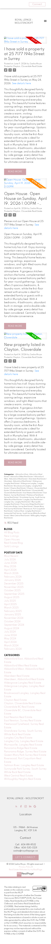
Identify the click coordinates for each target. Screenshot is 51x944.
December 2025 (13, 583)
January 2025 (12, 614)
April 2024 (10, 642)
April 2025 (10, 604)
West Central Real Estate (20, 515)
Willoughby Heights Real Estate (22, 779)
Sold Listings (11, 546)
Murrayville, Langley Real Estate (23, 745)
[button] (16, 806)
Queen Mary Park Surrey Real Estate (25, 755)
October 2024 (12, 621)
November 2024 (13, 618)
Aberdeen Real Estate (37, 479)
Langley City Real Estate (33, 499)
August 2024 (11, 628)
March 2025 (11, 608)
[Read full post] (25, 42)
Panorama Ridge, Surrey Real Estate (18, 506)
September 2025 (14, 594)
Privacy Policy (25, 867)
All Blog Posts (11, 532)
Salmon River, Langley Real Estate (27, 511)
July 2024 (10, 632)
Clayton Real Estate (18, 488)
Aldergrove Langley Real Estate (22, 683)
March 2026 (11, 573)
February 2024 (13, 649)
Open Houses (12, 539)
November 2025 (14, 587)
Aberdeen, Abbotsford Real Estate (18, 481)
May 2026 (10, 566)
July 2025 (10, 601)
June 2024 (10, 635)
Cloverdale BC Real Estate (20, 490)
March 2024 (11, 645)
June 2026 (10, 563)
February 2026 (13, 577)
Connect (37, 4)
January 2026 (12, 580)
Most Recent (11, 556)
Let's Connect (25, 857)
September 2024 (14, 625)
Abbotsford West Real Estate (21, 477)
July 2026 (10, 559)
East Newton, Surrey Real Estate (22, 720)
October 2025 (12, 590)
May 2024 (10, 638)
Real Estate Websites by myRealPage (25, 870)
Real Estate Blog (13, 543)
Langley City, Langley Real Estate (17, 502)
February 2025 (13, 611)
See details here (21, 83)
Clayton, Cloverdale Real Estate (27, 66)
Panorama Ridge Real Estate (32, 504)
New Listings (11, 536)
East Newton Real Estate (32, 493)
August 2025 (11, 597)
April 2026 (10, 570)
